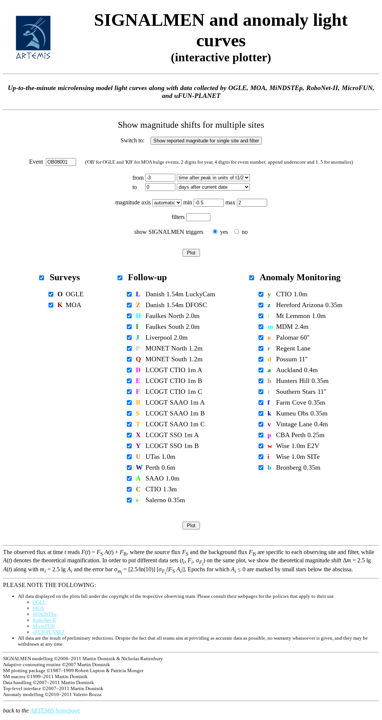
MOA (38, 608)
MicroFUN (43, 626)
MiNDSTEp (45, 614)
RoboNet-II (44, 620)
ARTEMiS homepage (55, 710)
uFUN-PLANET (49, 632)
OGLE (39, 602)
